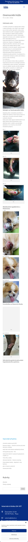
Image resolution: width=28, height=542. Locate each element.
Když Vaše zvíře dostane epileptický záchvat (13, 449)
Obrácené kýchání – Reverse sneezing (12, 460)
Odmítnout (14, 534)
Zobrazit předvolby (14, 538)
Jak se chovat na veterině (9, 466)
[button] (26, 522)
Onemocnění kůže (7, 468)
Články (11, 17)
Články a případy (7, 484)
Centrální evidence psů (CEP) (10, 443)
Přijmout (14, 530)
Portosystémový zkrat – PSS (9, 451)
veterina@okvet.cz (11, 518)
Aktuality (5, 482)
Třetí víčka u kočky (7, 457)
